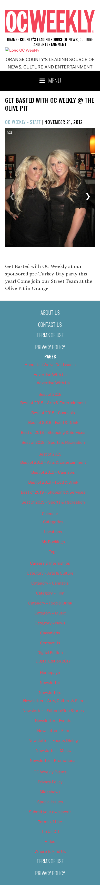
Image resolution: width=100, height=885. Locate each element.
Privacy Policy (50, 347)
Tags (53, 552)
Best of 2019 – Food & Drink (53, 482)
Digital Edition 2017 (53, 661)
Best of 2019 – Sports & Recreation (53, 502)
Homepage (50, 672)
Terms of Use (50, 335)
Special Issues (50, 802)
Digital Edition (50, 652)
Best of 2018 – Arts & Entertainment (53, 403)
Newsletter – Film (53, 730)
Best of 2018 (50, 394)
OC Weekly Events (50, 772)
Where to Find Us (50, 851)
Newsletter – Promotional (53, 760)
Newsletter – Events (53, 720)
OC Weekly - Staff (23, 122)
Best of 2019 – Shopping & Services (53, 492)
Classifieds (50, 633)
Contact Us (50, 324)
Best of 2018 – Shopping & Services (53, 432)
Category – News (50, 623)
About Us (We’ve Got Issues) (50, 365)
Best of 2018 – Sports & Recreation (53, 442)
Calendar (50, 513)
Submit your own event (50, 812)
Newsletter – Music (53, 750)
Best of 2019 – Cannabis (53, 472)
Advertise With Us (50, 374)
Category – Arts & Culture (50, 573)
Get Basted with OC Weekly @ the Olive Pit (49, 103)
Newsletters (50, 692)
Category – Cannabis (50, 583)
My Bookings (53, 542)
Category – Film (50, 593)
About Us (50, 312)
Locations (53, 532)
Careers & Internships (50, 563)
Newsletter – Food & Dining (53, 740)
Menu (54, 80)
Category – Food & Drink (50, 603)
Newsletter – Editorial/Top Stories (53, 710)
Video (50, 841)
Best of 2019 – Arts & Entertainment (53, 462)
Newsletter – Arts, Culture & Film (53, 700)
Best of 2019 (50, 454)
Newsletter (50, 682)
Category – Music (50, 613)
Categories (53, 522)
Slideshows (50, 792)
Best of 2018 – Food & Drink (53, 422)
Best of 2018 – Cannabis (53, 413)
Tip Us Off (50, 831)
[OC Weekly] (22, 50)
